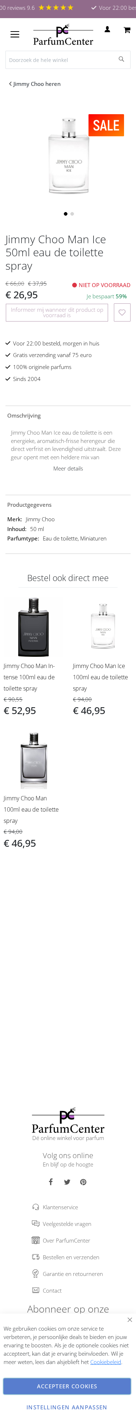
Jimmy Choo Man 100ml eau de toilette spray (31, 809)
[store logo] (63, 34)
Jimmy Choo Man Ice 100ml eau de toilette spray (100, 677)
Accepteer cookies (67, 1386)
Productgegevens (29, 504)
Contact (52, 1290)
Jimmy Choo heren (37, 83)
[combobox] (68, 60)
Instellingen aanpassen (67, 1407)
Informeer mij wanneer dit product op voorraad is (57, 312)
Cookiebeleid (105, 1361)
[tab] (68, 415)
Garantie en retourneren (73, 1273)
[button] (65, 213)
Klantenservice (60, 1207)
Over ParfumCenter (66, 1240)
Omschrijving (24, 415)
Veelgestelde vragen (67, 1223)
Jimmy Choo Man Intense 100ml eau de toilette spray (29, 677)
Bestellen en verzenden (71, 1257)
